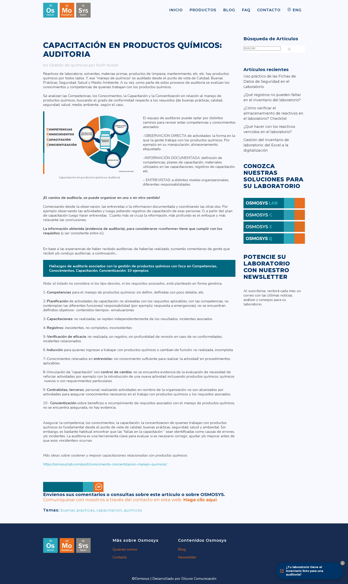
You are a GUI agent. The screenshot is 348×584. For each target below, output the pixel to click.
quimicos (133, 510)
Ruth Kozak (107, 65)
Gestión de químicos (68, 65)
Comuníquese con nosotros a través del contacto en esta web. (130, 499)
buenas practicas (78, 510)
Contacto (120, 557)
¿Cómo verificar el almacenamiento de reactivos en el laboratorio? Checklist (273, 113)
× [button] (342, 563)
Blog (182, 549)
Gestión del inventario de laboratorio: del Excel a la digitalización (266, 145)
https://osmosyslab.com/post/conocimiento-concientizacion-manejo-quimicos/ (105, 464)
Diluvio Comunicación (198, 578)
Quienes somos (125, 549)
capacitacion (109, 510)
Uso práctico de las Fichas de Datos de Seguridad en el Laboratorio (269, 81)
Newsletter (187, 557)
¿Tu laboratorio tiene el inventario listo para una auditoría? (304, 570)
